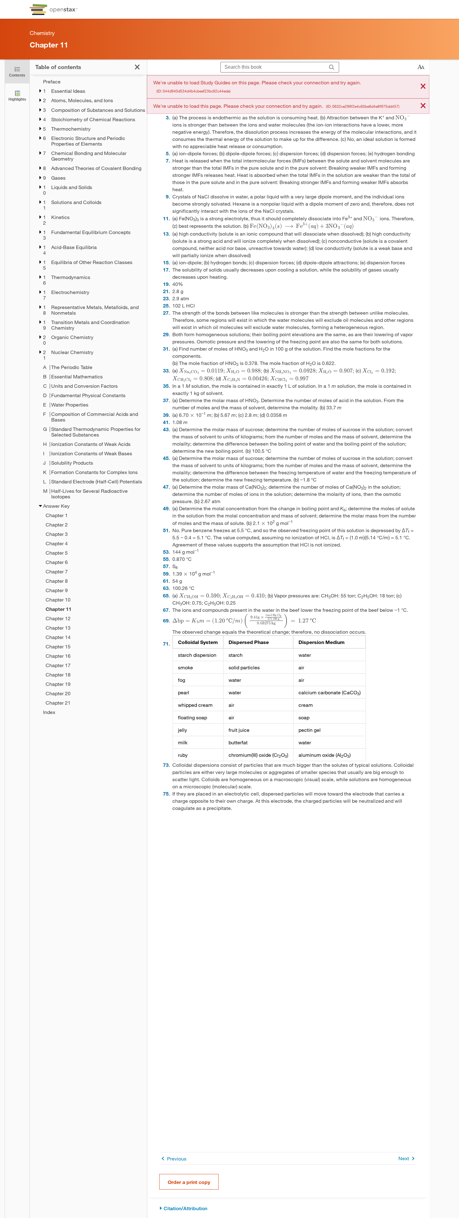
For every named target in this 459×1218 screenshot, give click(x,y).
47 (166, 487)
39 (166, 415)
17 (166, 269)
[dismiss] (423, 86)
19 (166, 284)
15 (166, 262)
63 (166, 588)
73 (166, 765)
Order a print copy (189, 1182)
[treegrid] (88, 397)
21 (166, 291)
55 (166, 559)
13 (166, 234)
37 (166, 400)
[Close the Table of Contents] (137, 67)
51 (166, 530)
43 (166, 429)
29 (166, 334)
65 (166, 595)
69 (166, 620)
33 (166, 370)
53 (166, 552)
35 (166, 386)
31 (166, 349)
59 (166, 574)
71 (166, 643)
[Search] (332, 67)
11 (166, 218)
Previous (176, 1158)
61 (166, 581)
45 (166, 458)
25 (166, 305)
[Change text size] (420, 67)
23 (166, 298)
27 (166, 313)
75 (166, 793)
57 (166, 566)
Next (403, 1158)
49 (166, 508)
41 (166, 422)
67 (166, 610)
